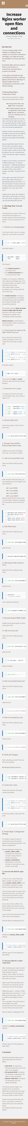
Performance (17, 38)
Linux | (8, 38)
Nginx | (12, 38)
